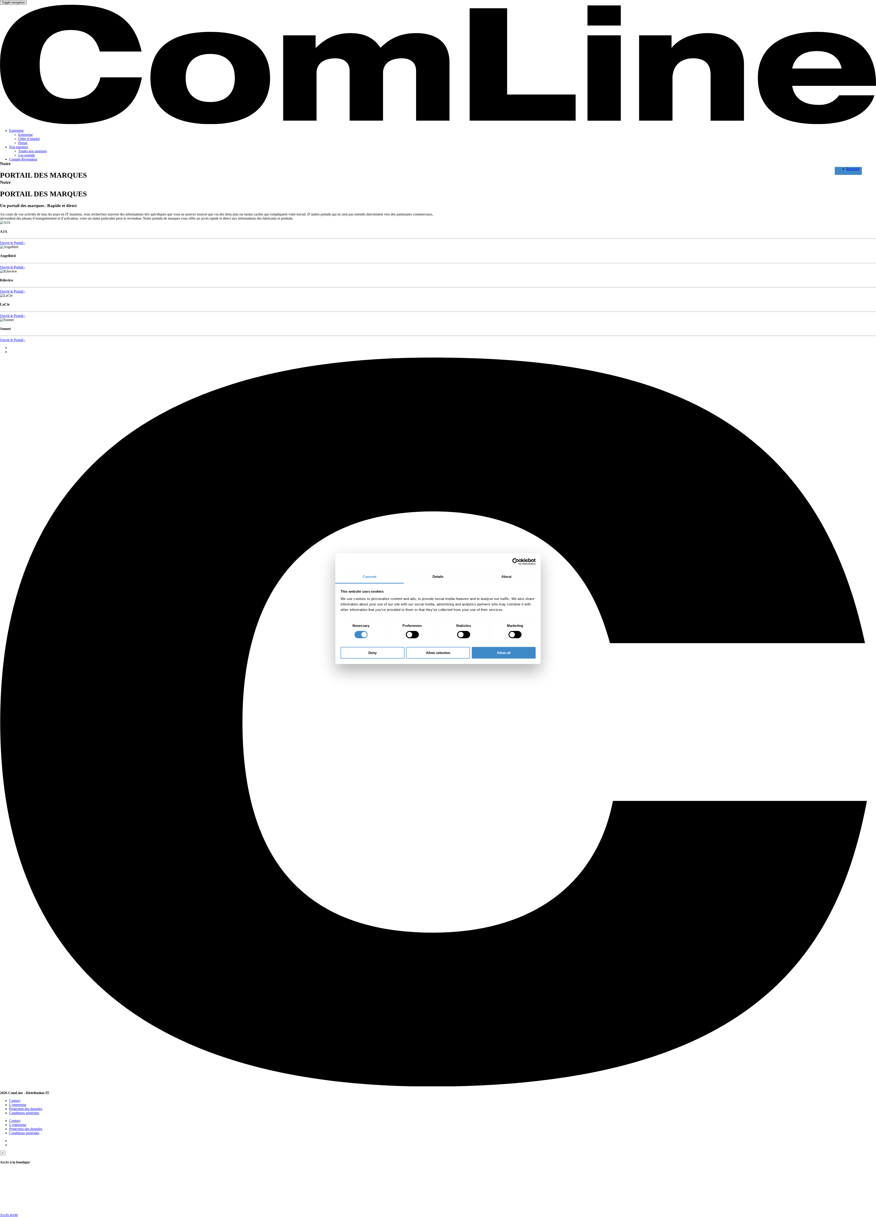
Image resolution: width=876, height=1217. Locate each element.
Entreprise (16, 130)
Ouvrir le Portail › (12, 243)
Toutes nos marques (32, 151)
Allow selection (438, 653)
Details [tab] (438, 576)
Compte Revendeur (23, 159)
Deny (372, 653)
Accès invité (9, 1215)
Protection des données (25, 1109)
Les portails (26, 155)
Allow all (504, 653)
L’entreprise (17, 1105)
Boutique (853, 169)
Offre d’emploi (29, 139)
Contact (14, 1101)
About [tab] (506, 576)
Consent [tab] (369, 576)
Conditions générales (24, 1113)
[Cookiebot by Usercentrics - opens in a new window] (516, 561)
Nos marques (18, 147)
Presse (22, 143)
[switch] (412, 634)
